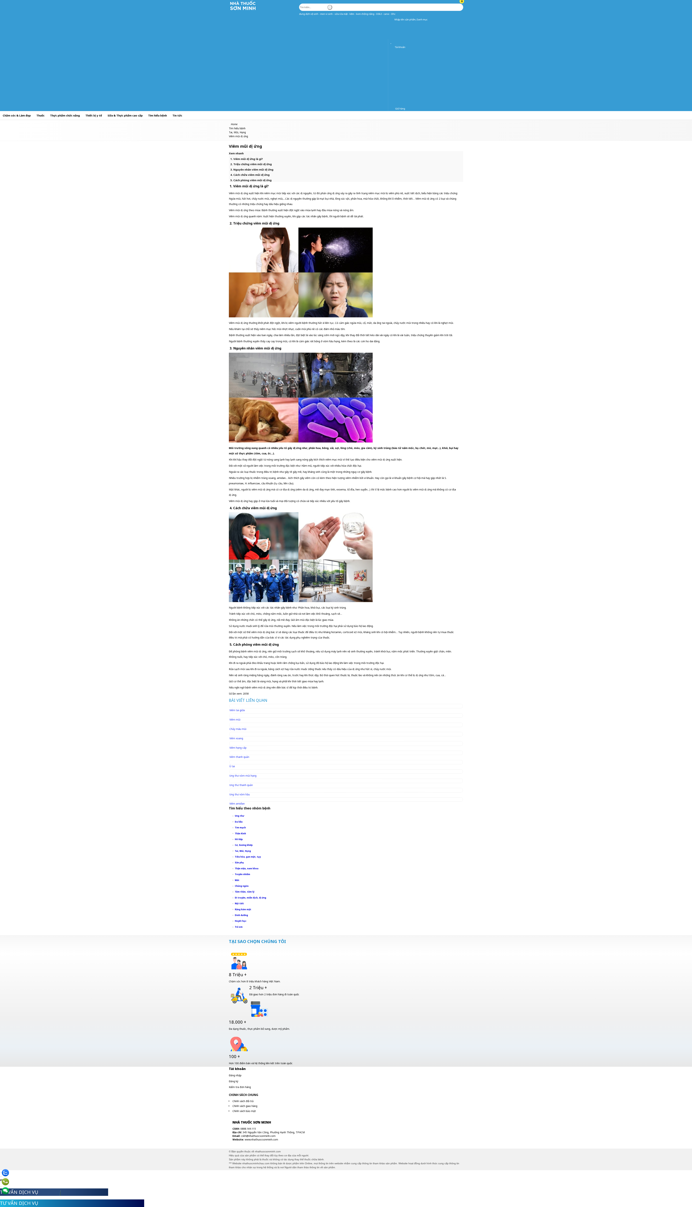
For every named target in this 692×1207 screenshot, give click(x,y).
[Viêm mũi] (236, 715)
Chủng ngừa (242, 885)
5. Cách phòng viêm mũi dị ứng (251, 180)
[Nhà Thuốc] (243, 10)
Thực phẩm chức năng (65, 115)
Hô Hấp (239, 839)
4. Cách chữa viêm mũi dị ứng (250, 175)
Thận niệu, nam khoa (246, 868)
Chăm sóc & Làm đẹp (17, 115)
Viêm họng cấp (238, 747)
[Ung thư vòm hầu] (241, 790)
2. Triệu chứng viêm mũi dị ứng (251, 164)
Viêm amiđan (237, 803)
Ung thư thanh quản (241, 785)
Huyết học (240, 920)
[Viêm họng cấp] (240, 743)
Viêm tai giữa (237, 710)
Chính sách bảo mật (244, 1111)
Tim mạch (240, 827)
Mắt (237, 880)
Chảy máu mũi (237, 729)
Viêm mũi (234, 719)
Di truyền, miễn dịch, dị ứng (250, 897)
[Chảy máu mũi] (239, 724)
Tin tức (177, 115)
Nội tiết (239, 903)
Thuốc (40, 115)
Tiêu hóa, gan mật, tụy (248, 856)
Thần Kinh (240, 833)
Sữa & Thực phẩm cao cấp (125, 115)
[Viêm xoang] (238, 734)
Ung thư (239, 815)
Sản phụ (239, 862)
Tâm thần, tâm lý (244, 891)
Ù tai (232, 766)
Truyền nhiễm (242, 874)
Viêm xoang (236, 738)
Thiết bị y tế (93, 115)
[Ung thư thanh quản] (243, 780)
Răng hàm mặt (243, 909)
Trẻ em (239, 926)
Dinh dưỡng (241, 915)
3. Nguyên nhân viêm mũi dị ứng (251, 169)
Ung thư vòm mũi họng (242, 775)
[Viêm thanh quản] (241, 752)
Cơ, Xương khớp (244, 845)
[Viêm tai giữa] (239, 706)
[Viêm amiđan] (239, 799)
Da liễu (239, 821)
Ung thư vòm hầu (239, 794)
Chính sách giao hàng (244, 1106)
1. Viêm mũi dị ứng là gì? (246, 159)
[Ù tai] (234, 762)
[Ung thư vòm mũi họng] (245, 771)
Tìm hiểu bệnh (157, 115)
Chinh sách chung (243, 1095)
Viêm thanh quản (239, 757)
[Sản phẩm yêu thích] (392, 42)
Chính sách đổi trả (243, 1101)
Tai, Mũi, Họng (243, 851)
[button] (391, 19)
